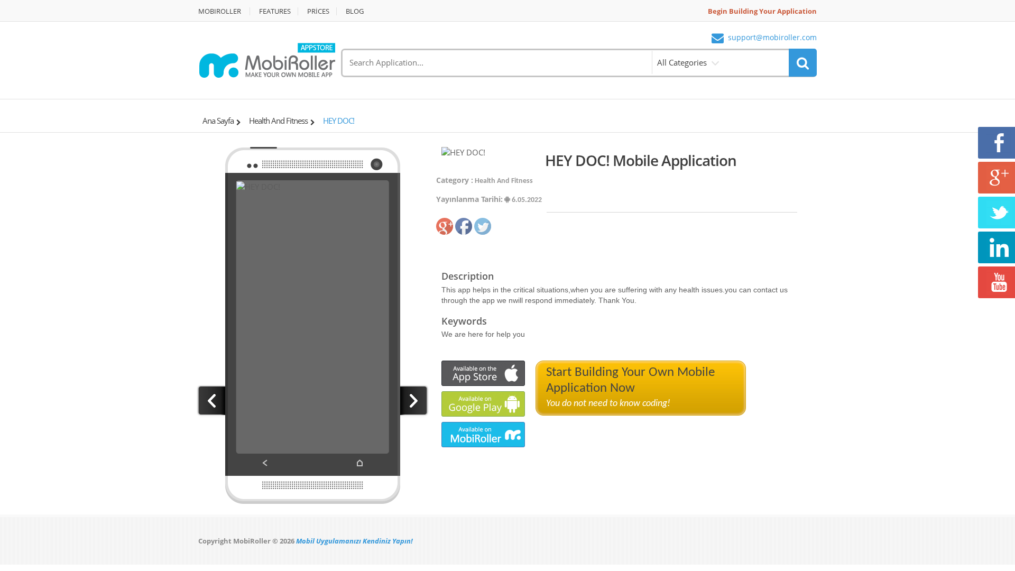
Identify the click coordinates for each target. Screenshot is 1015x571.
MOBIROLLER (219, 11)
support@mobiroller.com (772, 38)
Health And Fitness (278, 120)
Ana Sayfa (218, 120)
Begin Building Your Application (762, 11)
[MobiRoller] (267, 59)
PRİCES (318, 11)
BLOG (355, 11)
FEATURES (275, 11)
